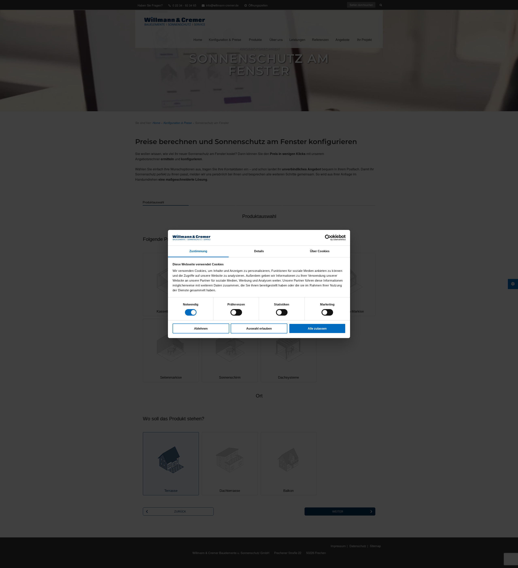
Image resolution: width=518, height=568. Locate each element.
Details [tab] (259, 251)
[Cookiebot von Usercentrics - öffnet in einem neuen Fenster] (328, 238)
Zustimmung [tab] (198, 251)
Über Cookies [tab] (319, 251)
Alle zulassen (317, 328)
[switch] (236, 312)
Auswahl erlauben (259, 328)
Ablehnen (201, 328)
